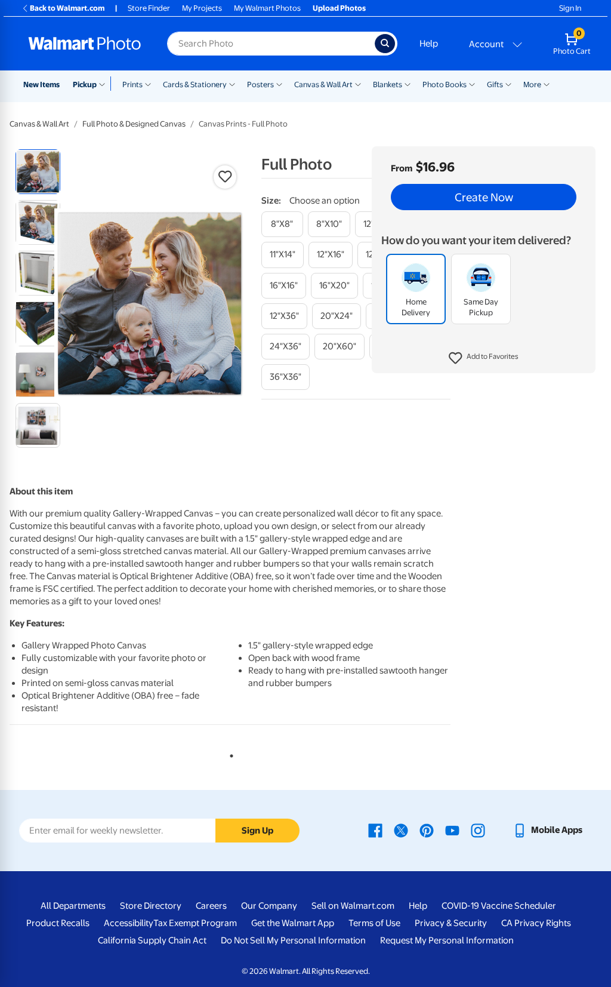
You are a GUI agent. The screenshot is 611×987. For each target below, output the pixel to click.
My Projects (202, 8)
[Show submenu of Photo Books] (472, 83)
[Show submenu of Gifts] (508, 83)
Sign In (570, 8)
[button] (484, 358)
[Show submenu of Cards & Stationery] (232, 83)
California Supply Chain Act (152, 940)
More (532, 84)
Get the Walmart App (292, 923)
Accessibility (128, 923)
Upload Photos (339, 8)
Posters (260, 84)
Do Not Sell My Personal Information (293, 940)
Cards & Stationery (195, 84)
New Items (41, 84)
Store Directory (150, 905)
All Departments (73, 905)
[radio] (38, 171)
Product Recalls (58, 923)
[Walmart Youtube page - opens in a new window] (452, 830)
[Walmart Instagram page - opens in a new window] (478, 830)
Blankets (387, 84)
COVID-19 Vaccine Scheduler (499, 905)
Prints (132, 84)
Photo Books (444, 84)
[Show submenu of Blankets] (407, 83)
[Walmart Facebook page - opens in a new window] (375, 830)
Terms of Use (374, 923)
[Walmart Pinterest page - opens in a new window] (426, 830)
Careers (211, 905)
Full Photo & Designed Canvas (134, 123)
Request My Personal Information (447, 940)
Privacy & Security (451, 923)
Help (428, 43)
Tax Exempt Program (195, 923)
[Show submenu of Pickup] (104, 83)
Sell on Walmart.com (352, 905)
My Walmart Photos (267, 8)
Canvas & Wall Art (323, 84)
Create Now (484, 197)
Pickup (85, 84)
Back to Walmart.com (67, 8)
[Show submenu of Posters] (279, 83)
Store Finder (149, 8)
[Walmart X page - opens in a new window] (401, 830)
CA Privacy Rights (536, 923)
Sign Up (257, 830)
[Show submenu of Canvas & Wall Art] (358, 83)
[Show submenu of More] (546, 83)
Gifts (495, 84)
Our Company (269, 905)
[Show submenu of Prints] (148, 83)
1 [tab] (229, 754)
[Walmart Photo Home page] (84, 43)
